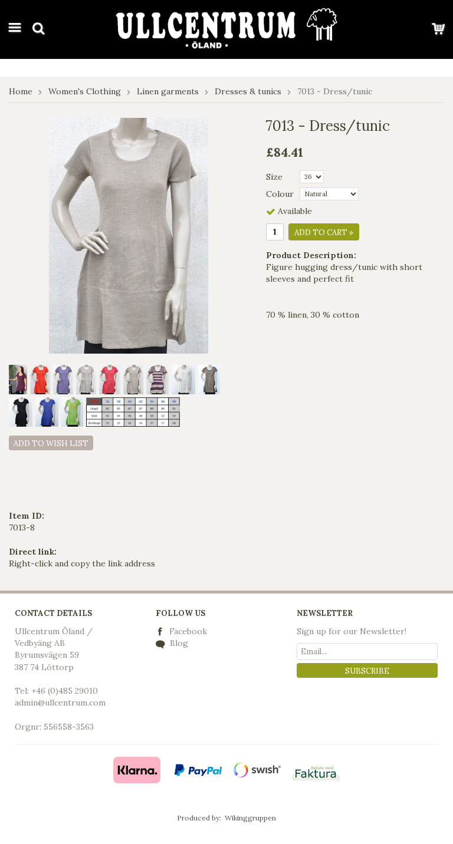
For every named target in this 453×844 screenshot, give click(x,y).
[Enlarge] (128, 235)
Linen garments (168, 91)
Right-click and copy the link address (82, 563)
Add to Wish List (51, 444)
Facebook (188, 631)
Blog (178, 643)
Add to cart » (323, 233)
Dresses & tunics (248, 91)
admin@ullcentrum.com (60, 702)
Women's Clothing (84, 91)
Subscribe (367, 671)
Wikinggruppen (250, 817)
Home (20, 91)
